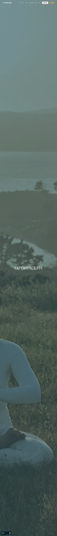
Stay (23, 2)
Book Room (52, 2)
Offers (39, 2)
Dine (36, 2)
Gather (26, 2)
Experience (31, 2)
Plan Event (45, 2)
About (20, 2)
